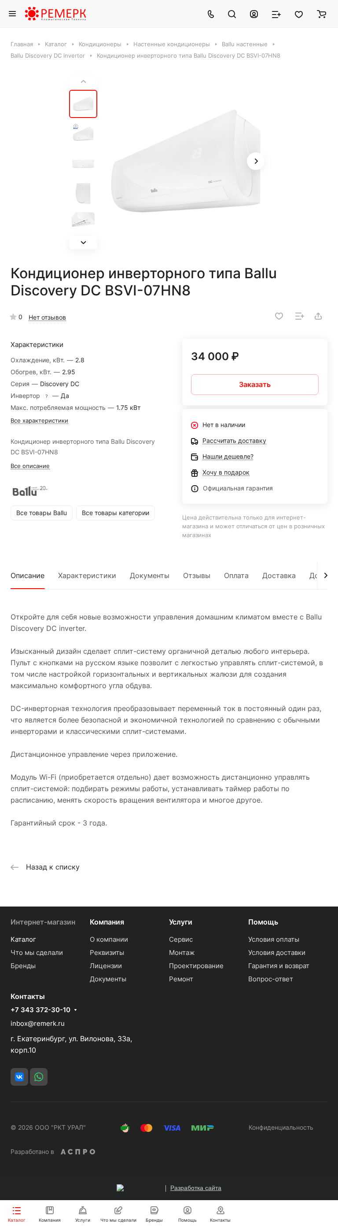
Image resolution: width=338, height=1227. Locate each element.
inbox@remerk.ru (38, 1023)
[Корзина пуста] (321, 13)
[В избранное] (279, 316)
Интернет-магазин (43, 921)
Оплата (236, 575)
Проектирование (196, 966)
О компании (109, 939)
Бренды (23, 966)
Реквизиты (107, 952)
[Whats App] (39, 1077)
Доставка (279, 575)
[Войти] (254, 13)
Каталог (23, 939)
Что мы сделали (37, 952)
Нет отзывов (47, 317)
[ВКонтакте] (19, 1077)
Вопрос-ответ (270, 979)
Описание (27, 575)
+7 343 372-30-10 (40, 1010)
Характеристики (87, 575)
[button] (83, 242)
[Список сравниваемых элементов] (276, 13)
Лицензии (106, 966)
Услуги (180, 921)
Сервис (181, 939)
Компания (107, 921)
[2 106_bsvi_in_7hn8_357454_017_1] (186, 162)
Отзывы (196, 575)
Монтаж (182, 952)
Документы (149, 575)
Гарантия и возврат (278, 966)
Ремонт (181, 979)
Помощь (263, 921)
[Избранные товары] (299, 13)
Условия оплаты (273, 939)
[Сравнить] (299, 316)
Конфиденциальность (281, 1127)
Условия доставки (276, 952)
